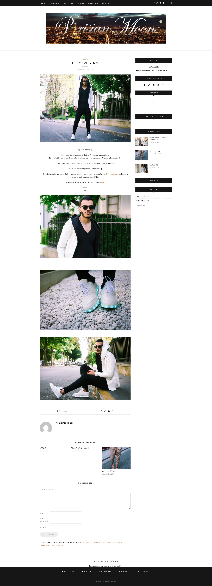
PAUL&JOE (153, 165)
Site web (43, 527)
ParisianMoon (64, 423)
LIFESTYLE (68, 3)
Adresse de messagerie (44, 520)
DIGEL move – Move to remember (158, 139)
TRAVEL (80, 3)
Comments (62, 411)
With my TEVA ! (108, 471)
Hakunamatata (112, 174)
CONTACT (106, 3)
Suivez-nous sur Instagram (155, 107)
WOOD (43, 448)
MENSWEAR (54, 3)
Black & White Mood (80, 448)
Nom (42, 513)
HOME (42, 3)
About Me (93, 3)
